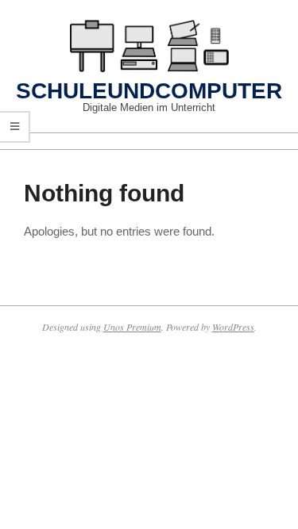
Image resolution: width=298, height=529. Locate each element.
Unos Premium (132, 326)
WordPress (233, 326)
